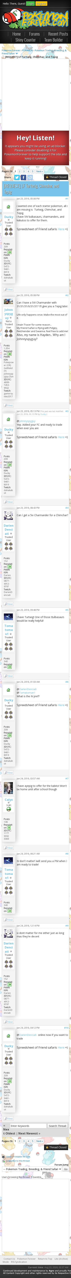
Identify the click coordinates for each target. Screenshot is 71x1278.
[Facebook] (23, 179)
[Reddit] (30, 179)
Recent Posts (58, 33)
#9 (66, 925)
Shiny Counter (25, 39)
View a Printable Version (18, 1156)
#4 (66, 507)
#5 (66, 609)
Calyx (9, 800)
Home (16, 33)
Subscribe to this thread (17, 1160)
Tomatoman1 (8, 630)
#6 (66, 681)
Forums (34, 33)
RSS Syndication (19, 1261)
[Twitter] (17, 179)
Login (30, 3)
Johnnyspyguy (8, 314)
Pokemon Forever (11, 50)
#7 (66, 778)
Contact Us (9, 1258)
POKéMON (27, 50)
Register (41, 3)
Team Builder (53, 39)
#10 (66, 1027)
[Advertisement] (35, 95)
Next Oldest (9, 1131)
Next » (39, 171)
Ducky (8, 217)
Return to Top (45, 1258)
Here (61, 229)
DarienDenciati (8, 530)
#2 (66, 295)
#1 (66, 198)
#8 (66, 853)
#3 (66, 411)
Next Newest (28, 1133)
